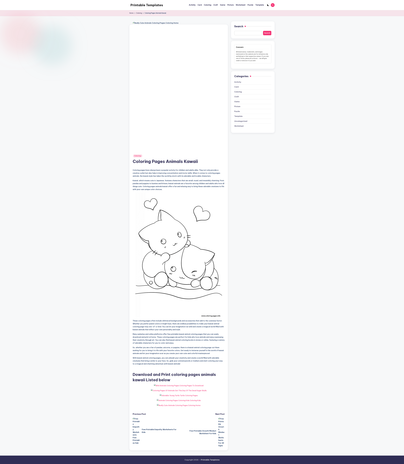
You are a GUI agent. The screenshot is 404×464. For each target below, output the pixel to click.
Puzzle (237, 111)
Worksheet (239, 126)
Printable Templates (146, 5)
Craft (236, 96)
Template (238, 116)
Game (237, 101)
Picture (237, 106)
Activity (237, 82)
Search (238, 26)
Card (236, 87)
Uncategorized (240, 121)
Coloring (137, 156)
